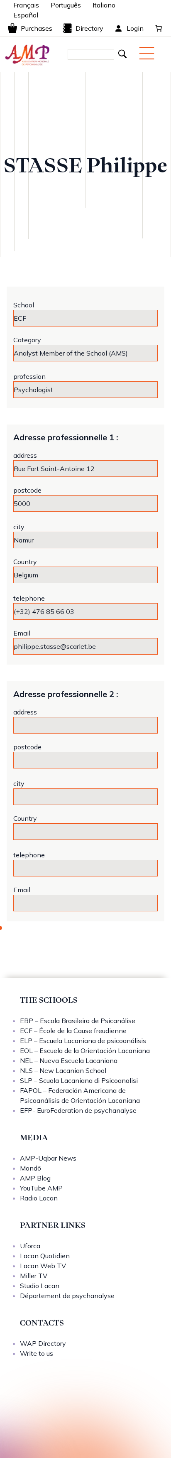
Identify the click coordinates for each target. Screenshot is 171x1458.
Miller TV (33, 1275)
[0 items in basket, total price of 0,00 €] (158, 28)
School (23, 305)
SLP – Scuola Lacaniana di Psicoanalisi (79, 1080)
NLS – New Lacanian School (63, 1070)
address (25, 455)
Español (25, 15)
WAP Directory (43, 1343)
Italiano (104, 5)
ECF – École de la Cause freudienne (73, 1030)
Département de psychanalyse (67, 1295)
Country (25, 561)
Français (26, 5)
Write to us (36, 1353)
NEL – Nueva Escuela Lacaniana (68, 1060)
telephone (29, 598)
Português (66, 5)
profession (29, 376)
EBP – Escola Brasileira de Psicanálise (77, 1020)
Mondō (30, 1168)
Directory (89, 28)
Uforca (30, 1246)
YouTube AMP (41, 1188)
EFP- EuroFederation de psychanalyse (78, 1110)
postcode (27, 490)
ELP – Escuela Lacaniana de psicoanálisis (83, 1040)
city (18, 527)
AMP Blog (35, 1178)
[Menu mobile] (146, 53)
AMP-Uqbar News (48, 1158)
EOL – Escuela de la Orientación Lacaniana (85, 1050)
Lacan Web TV (43, 1266)
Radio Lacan (39, 1198)
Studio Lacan (39, 1285)
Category (27, 340)
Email (21, 633)
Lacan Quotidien (45, 1256)
